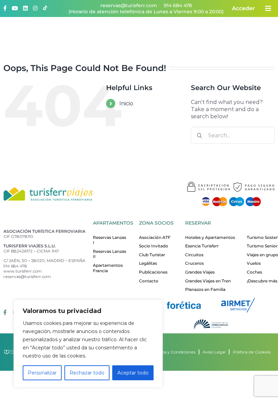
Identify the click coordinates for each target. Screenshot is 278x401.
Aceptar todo (132, 373)
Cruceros (194, 263)
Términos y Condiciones (171, 351)
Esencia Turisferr (202, 245)
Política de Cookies (252, 351)
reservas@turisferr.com (128, 5)
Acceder (243, 8)
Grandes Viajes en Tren (208, 280)
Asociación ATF (155, 237)
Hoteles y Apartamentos (210, 237)
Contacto (148, 280)
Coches (254, 272)
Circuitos (194, 254)
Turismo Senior (262, 245)
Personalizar (42, 373)
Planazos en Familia (205, 289)
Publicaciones (153, 272)
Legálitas (148, 263)
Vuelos (254, 263)
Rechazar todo (87, 373)
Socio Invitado (153, 245)
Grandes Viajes (200, 272)
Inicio (126, 103)
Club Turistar (152, 254)
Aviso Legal (214, 351)
